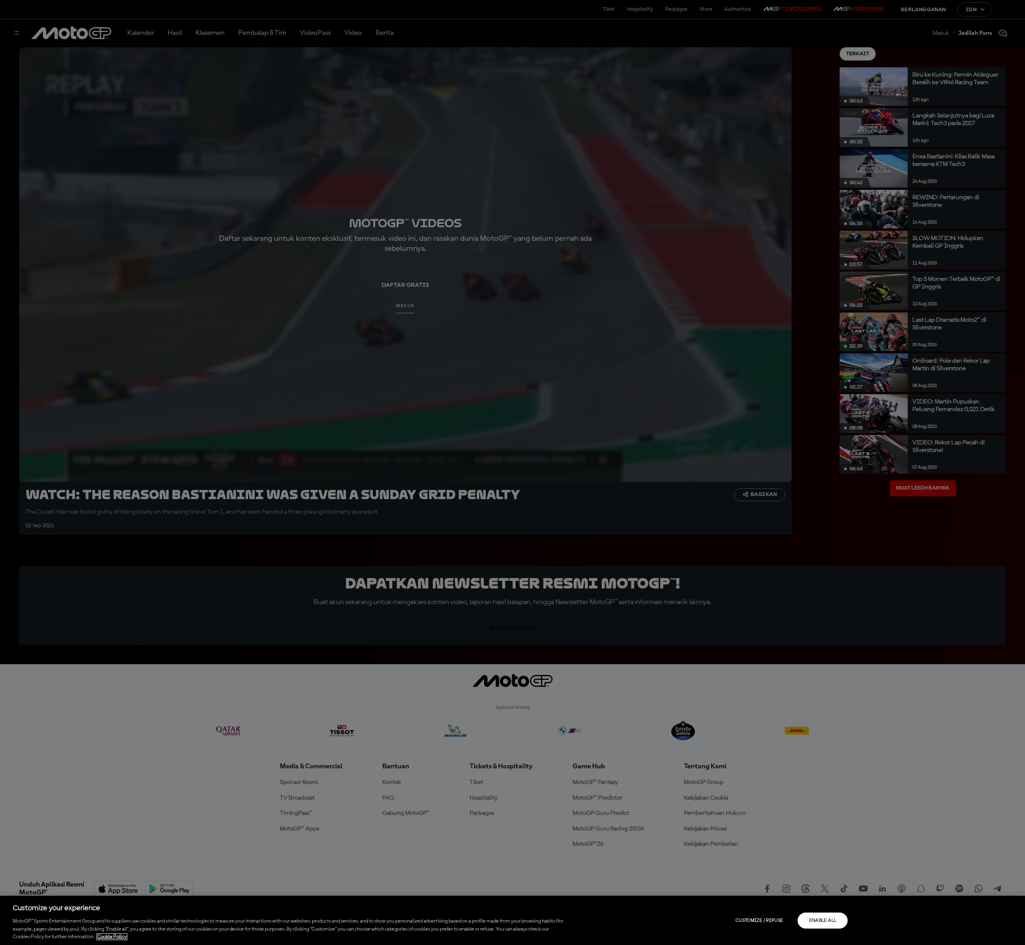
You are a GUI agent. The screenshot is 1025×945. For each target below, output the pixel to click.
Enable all (823, 920)
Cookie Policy (112, 936)
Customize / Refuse (759, 920)
